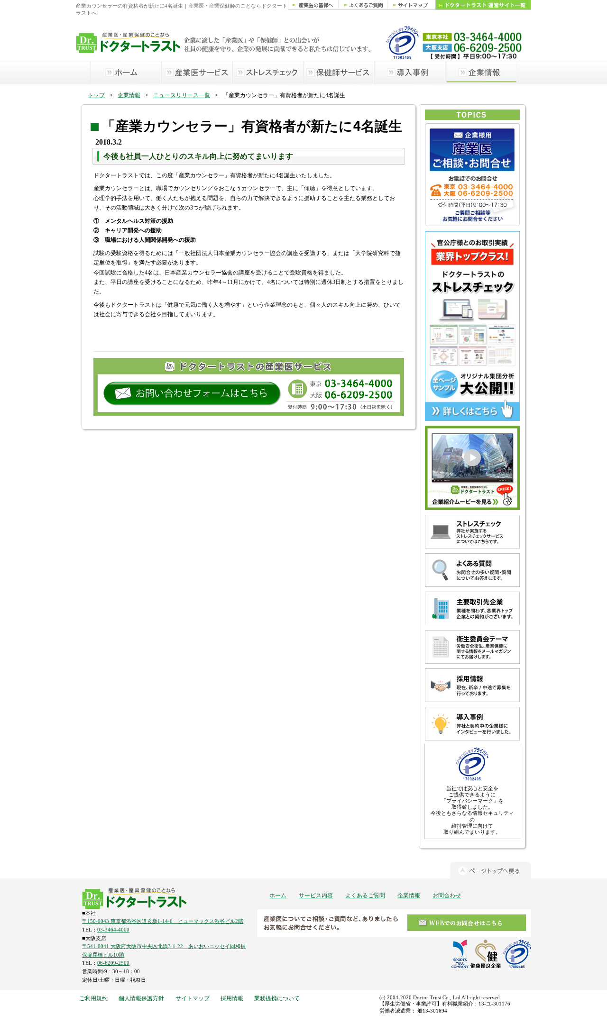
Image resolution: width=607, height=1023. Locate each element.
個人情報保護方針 (141, 998)
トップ (96, 95)
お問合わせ (446, 895)
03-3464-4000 (113, 929)
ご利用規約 (93, 998)
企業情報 (129, 95)
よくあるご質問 (365, 895)
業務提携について (277, 998)
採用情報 (232, 998)
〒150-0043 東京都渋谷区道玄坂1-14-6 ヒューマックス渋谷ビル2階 (162, 921)
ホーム (277, 895)
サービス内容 (316, 895)
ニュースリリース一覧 (181, 95)
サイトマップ (192, 998)
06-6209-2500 (113, 963)
